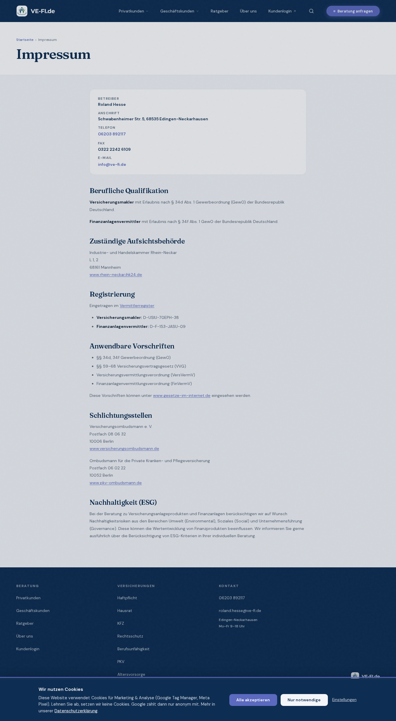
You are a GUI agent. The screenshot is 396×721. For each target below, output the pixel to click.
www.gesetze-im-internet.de (181, 395)
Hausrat (124, 610)
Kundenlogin (280, 11)
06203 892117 (112, 134)
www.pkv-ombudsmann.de (116, 482)
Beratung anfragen (355, 11)
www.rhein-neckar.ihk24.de (116, 274)
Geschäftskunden (177, 11)
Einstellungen (344, 699)
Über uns (248, 11)
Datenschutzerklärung (76, 710)
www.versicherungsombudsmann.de (124, 448)
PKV (120, 661)
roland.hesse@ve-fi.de (240, 610)
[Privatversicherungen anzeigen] (148, 11)
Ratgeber (219, 11)
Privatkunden (131, 11)
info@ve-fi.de (112, 164)
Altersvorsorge (131, 674)
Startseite (25, 39)
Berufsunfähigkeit (133, 648)
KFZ (120, 623)
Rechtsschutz (130, 636)
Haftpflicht (127, 597)
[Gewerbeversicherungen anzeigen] (199, 11)
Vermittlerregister (137, 305)
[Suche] (311, 11)
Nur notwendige (304, 699)
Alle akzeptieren (253, 699)
